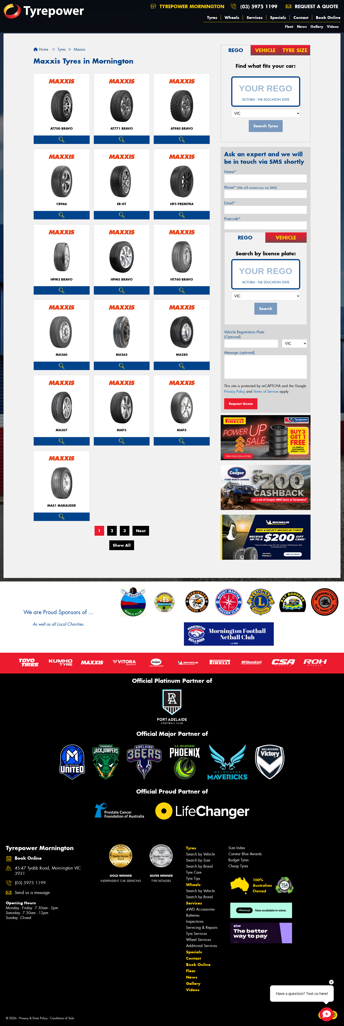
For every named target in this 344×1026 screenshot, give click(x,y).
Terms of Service (265, 391)
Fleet (289, 26)
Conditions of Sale (62, 1018)
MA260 (61, 355)
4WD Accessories (200, 909)
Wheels (232, 17)
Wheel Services (198, 939)
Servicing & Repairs (201, 927)
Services (255, 17)
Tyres (212, 17)
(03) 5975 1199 (258, 6)
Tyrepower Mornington (191, 6)
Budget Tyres (238, 860)
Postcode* (232, 218)
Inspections (194, 921)
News (302, 26)
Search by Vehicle (200, 854)
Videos (333, 26)
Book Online (328, 17)
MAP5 (182, 430)
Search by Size (198, 860)
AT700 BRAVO (61, 129)
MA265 (122, 355)
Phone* (250, 187)
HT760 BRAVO (181, 279)
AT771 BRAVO (121, 129)
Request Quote (241, 404)
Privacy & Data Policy (33, 1018)
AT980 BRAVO (182, 129)
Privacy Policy (234, 391)
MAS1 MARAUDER (61, 506)
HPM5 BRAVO (122, 279)
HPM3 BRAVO (62, 279)
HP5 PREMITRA (182, 204)
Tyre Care (193, 872)
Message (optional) (239, 352)
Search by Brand (199, 866)
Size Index (236, 847)
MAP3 (121, 430)
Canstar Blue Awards (245, 853)
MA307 (61, 430)
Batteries (192, 915)
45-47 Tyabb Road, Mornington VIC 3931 (48, 871)
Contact (300, 17)
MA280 (182, 355)
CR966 (61, 204)
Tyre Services (196, 933)
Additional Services (201, 945)
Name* (230, 171)
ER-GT (121, 204)
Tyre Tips (193, 878)
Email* (229, 203)
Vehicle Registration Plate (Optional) (244, 334)
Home (43, 49)
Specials (278, 17)
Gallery (317, 26)
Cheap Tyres (238, 866)
